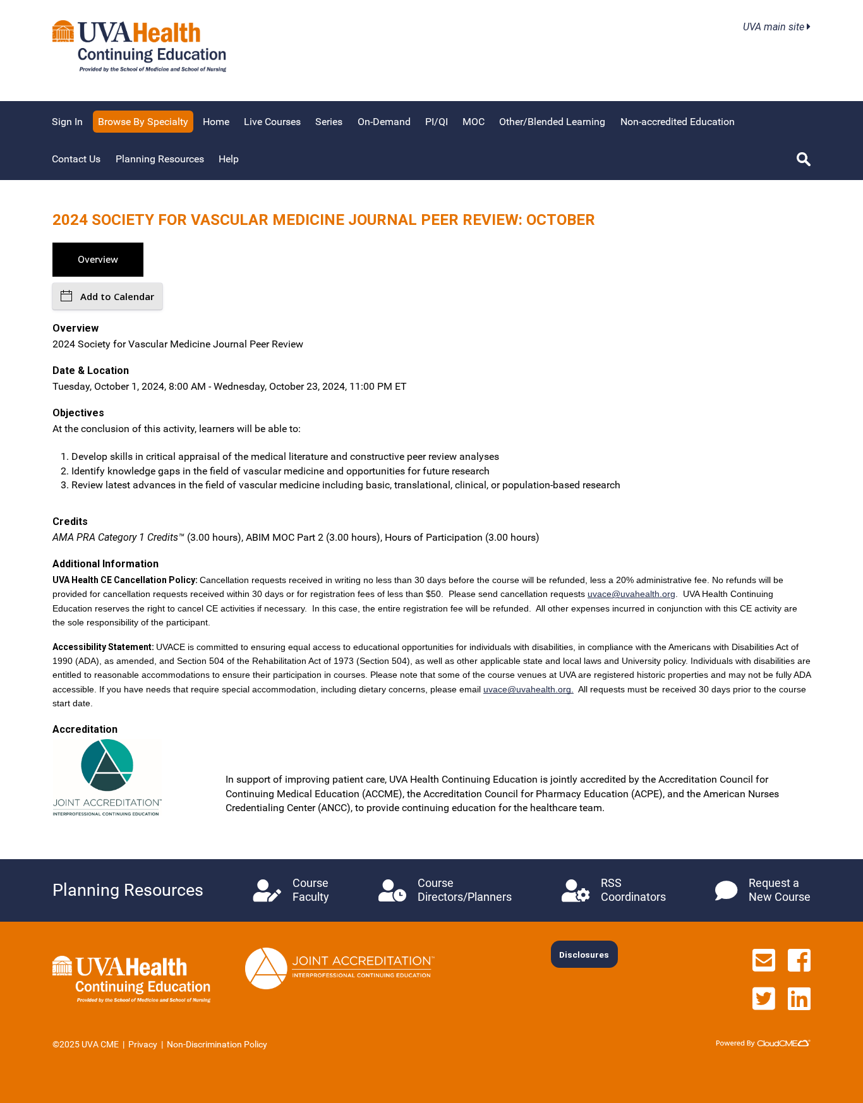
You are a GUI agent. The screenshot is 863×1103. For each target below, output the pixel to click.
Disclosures (584, 954)
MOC (473, 122)
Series (328, 122)
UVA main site (775, 27)
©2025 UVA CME (85, 1044)
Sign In (67, 122)
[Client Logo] (139, 69)
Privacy (142, 1044)
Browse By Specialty (143, 122)
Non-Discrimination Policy (217, 1044)
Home (216, 122)
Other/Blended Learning (552, 122)
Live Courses (272, 122)
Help (229, 159)
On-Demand (384, 122)
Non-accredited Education (677, 122)
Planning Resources (160, 159)
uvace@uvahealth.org (631, 594)
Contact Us (76, 159)
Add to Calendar (117, 296)
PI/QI (436, 122)
